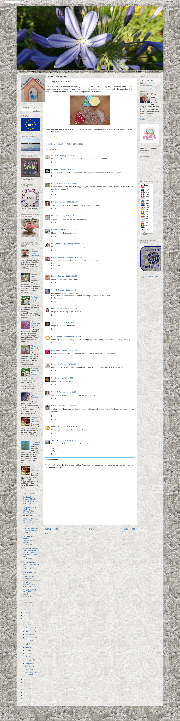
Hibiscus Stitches (30, 519)
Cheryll (54, 290)
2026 (26, 606)
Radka (54, 183)
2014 (26, 696)
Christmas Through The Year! (35, 469)
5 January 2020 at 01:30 (69, 350)
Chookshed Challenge (35, 443)
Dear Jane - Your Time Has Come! (35, 396)
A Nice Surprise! (34, 347)
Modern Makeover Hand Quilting (29, 512)
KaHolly (54, 169)
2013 (26, 699)
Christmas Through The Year (35, 420)
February (29, 660)
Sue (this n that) (58, 244)
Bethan (54, 230)
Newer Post (51, 529)
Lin (155, 94)
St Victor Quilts (41, 13)
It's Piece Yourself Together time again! (35, 300)
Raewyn (54, 202)
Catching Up (30, 669)
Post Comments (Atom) (65, 534)
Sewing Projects (29, 584)
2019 (26, 679)
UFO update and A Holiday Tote (35, 324)
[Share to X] (77, 144)
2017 (26, 686)
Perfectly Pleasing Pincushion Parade (30, 500)
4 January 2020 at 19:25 (66, 216)
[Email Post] (68, 144)
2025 (26, 609)
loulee (53, 216)
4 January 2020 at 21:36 (67, 276)
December (29, 628)
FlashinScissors (58, 257)
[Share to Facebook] (79, 144)
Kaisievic (55, 364)
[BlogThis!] (75, 144)
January (28, 663)
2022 (26, 619)
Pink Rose (55, 350)
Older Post (129, 529)
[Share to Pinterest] (82, 144)
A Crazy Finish (34, 275)
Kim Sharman (56, 336)
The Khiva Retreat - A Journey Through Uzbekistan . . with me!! (31, 553)
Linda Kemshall (29, 562)
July (27, 644)
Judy (53, 440)
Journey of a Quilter (28, 537)
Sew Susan (28, 582)
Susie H (54, 156)
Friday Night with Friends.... (31, 673)
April (27, 654)
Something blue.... (29, 576)
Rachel (54, 276)
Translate (148, 86)
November (29, 631)
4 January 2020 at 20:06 (75, 244)
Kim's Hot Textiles (30, 548)
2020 (26, 625)
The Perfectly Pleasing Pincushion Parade (35, 254)
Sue (52, 322)
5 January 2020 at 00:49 (72, 336)
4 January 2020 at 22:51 (67, 308)
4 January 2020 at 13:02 (68, 169)
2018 (26, 683)
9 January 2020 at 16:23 (66, 440)
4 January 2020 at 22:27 (67, 290)
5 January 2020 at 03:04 (64, 378)
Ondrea (54, 427)
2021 (26, 622)
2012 (26, 702)
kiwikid (54, 308)
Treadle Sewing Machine (28, 541)
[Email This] (73, 144)
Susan (54, 392)
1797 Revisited (30, 666)
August (28, 641)
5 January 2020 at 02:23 (69, 364)
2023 (26, 615)
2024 (26, 612)
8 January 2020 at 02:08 (67, 427)
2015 (26, 692)
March (28, 657)
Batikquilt (27, 497)
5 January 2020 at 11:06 (66, 392)
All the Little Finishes (30, 531)
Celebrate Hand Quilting (29, 508)
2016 (26, 689)
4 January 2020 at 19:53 (67, 230)
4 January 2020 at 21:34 (75, 257)
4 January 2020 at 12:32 (67, 156)
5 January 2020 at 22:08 (66, 406)
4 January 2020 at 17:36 (68, 202)
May (27, 650)
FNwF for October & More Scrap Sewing (30, 522)
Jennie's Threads (30, 529)
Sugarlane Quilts (30, 590)
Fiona (53, 406)
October (28, 634)
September (30, 637)
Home (90, 529)
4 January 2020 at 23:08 (64, 322)
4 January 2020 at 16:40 (66, 183)
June (27, 647)
